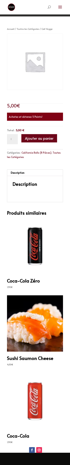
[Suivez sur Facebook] (32, 450)
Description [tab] (17, 172)
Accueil (10, 29)
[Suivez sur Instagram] (39, 450)
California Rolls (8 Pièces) (36, 152)
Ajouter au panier (39, 138)
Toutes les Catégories (28, 29)
